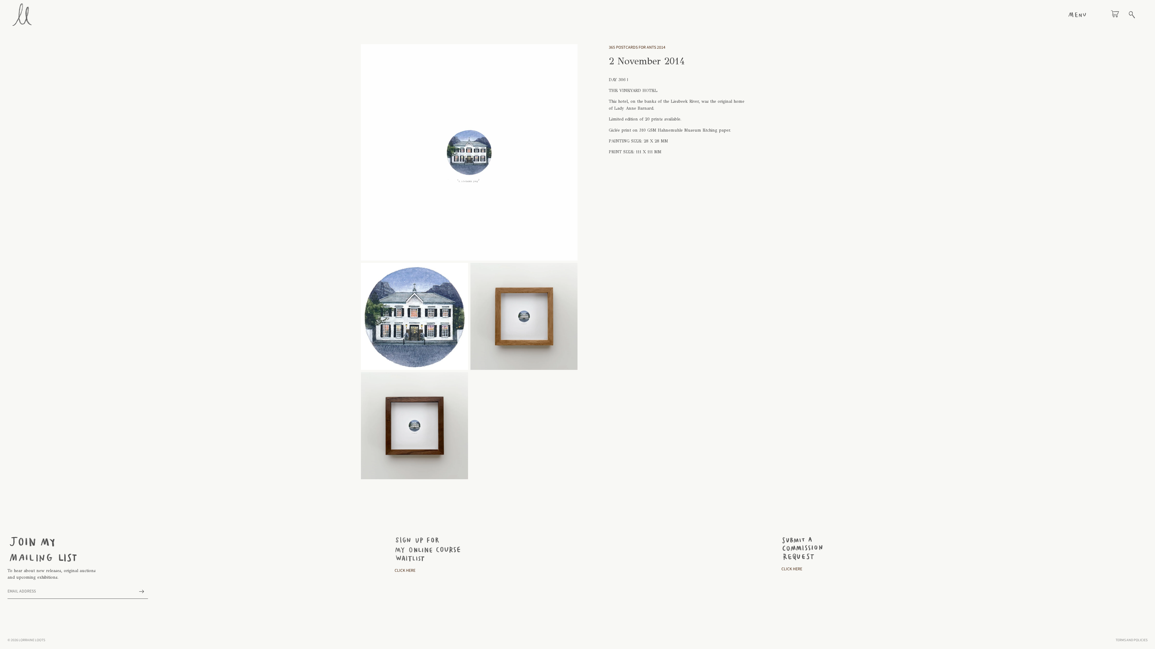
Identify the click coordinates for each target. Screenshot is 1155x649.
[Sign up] (141, 591)
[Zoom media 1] (469, 152)
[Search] (1131, 14)
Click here (791, 569)
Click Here (405, 571)
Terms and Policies (1131, 640)
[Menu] (1077, 15)
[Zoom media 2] (414, 316)
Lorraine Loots (32, 640)
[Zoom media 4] (414, 425)
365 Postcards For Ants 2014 (637, 47)
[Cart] (1115, 14)
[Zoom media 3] (524, 316)
